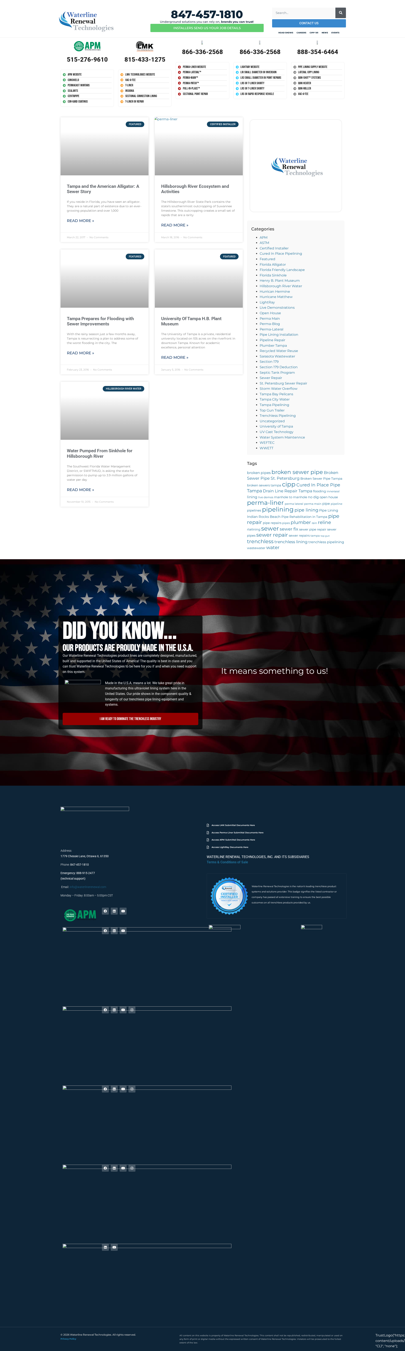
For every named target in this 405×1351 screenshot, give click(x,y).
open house (329, 497)
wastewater (256, 548)
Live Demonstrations (277, 308)
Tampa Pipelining (274, 405)
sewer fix (289, 529)
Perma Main (270, 319)
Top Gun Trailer (272, 410)
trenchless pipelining (326, 542)
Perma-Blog (270, 324)
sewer (270, 528)
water (272, 547)
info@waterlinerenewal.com (88, 887)
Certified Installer (274, 248)
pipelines (254, 510)
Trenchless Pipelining (278, 416)
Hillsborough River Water (281, 286)
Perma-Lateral (271, 329)
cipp (289, 484)
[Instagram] (131, 1009)
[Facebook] (105, 911)
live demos (265, 497)
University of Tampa (276, 426)
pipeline (336, 503)
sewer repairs (299, 535)
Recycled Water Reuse (279, 351)
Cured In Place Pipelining (281, 254)
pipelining (278, 509)
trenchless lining (291, 541)
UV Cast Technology (276, 432)
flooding (319, 491)
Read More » (80, 220)
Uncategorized (272, 421)
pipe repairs (272, 523)
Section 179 (269, 362)
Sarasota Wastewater (277, 356)
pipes (286, 523)
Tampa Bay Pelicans (276, 394)
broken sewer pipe (297, 472)
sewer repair (272, 535)
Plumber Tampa (273, 346)
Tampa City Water (275, 399)
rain (314, 523)
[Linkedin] (114, 911)
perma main (312, 503)
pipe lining (306, 510)
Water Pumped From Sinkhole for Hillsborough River (99, 453)
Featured (267, 259)
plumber (301, 522)
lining (252, 497)
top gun (325, 536)
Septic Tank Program (277, 373)
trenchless (260, 541)
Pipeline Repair (272, 340)
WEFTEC (267, 443)
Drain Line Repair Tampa (287, 491)
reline (324, 522)
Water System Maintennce (282, 437)
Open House (270, 313)
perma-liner (265, 502)
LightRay (267, 302)
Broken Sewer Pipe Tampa (321, 479)
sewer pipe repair (312, 529)
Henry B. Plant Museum (280, 281)
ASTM (264, 243)
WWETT (266, 448)
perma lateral (294, 503)
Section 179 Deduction (279, 367)
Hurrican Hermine (275, 292)
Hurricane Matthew (276, 297)
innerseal (333, 491)
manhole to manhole (290, 497)
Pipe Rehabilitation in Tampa (304, 517)
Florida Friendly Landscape (282, 270)
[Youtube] (123, 911)
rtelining (253, 529)
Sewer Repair (271, 378)
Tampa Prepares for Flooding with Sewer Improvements (100, 321)
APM (263, 238)
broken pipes (259, 472)
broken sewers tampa (264, 485)
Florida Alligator (273, 265)
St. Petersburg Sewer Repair (283, 383)
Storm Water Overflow (278, 389)
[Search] (340, 13)
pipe (326, 503)
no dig (313, 497)
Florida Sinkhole (273, 275)
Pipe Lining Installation (279, 335)
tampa (315, 535)
